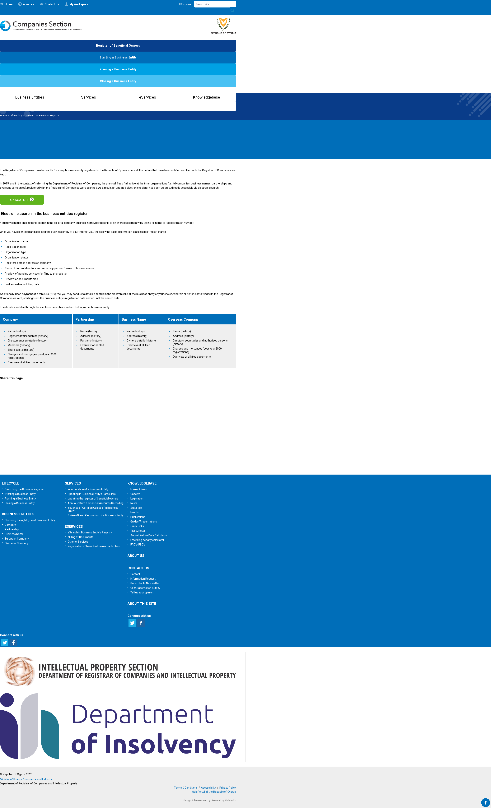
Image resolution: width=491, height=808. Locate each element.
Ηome (8, 4)
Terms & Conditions (186, 787)
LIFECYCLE (10, 483)
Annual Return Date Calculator (148, 535)
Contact (135, 574)
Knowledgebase (206, 97)
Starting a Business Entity (118, 57)
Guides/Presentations (143, 521)
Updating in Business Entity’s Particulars (92, 493)
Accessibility (208, 787)
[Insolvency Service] (118, 757)
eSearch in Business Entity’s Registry (90, 532)
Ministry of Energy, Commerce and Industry (26, 779)
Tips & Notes (138, 530)
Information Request (117, 404)
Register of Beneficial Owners (118, 45)
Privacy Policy (227, 787)
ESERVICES (74, 526)
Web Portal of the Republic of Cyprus (214, 791)
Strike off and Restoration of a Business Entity (96, 515)
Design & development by (197, 800)
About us (28, 4)
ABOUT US (136, 556)
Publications (137, 516)
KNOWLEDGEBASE (142, 483)
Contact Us (52, 4)
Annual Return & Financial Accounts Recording (96, 503)
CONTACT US (138, 568)
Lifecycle (15, 115)
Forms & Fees (138, 489)
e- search (19, 199)
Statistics (136, 507)
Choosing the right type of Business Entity (30, 520)
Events (134, 512)
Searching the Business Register (41, 115)
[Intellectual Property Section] (118, 687)
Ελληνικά (185, 4)
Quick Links (137, 526)
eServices (147, 97)
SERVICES (73, 483)
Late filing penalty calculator (147, 539)
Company (10, 524)
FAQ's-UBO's (137, 544)
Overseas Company (17, 543)
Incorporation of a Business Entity (88, 489)
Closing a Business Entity (118, 81)
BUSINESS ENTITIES (18, 514)
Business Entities (29, 97)
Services (88, 97)
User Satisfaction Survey (121, 444)
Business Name (14, 534)
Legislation (136, 498)
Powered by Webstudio (224, 800)
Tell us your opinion (123, 464)
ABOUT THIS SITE (142, 603)
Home (3, 115)
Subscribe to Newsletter (118, 424)
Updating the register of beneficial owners (93, 498)
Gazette (135, 493)
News (133, 503)
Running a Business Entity (118, 69)
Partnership (12, 529)
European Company (17, 538)
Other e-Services (78, 541)
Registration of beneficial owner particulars (94, 546)
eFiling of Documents (80, 537)
